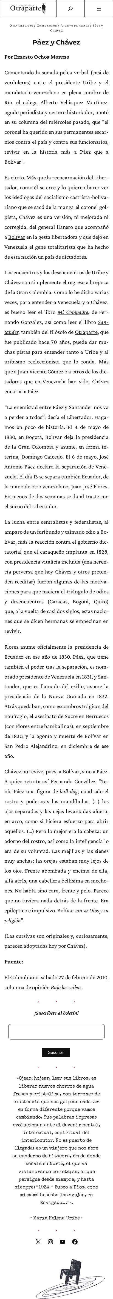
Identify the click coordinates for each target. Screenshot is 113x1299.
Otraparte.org (21, 25)
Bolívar (16, 237)
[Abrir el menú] (99, 8)
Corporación (47, 25)
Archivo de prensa (75, 25)
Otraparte (86, 332)
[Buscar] (70, 8)
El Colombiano (21, 977)
